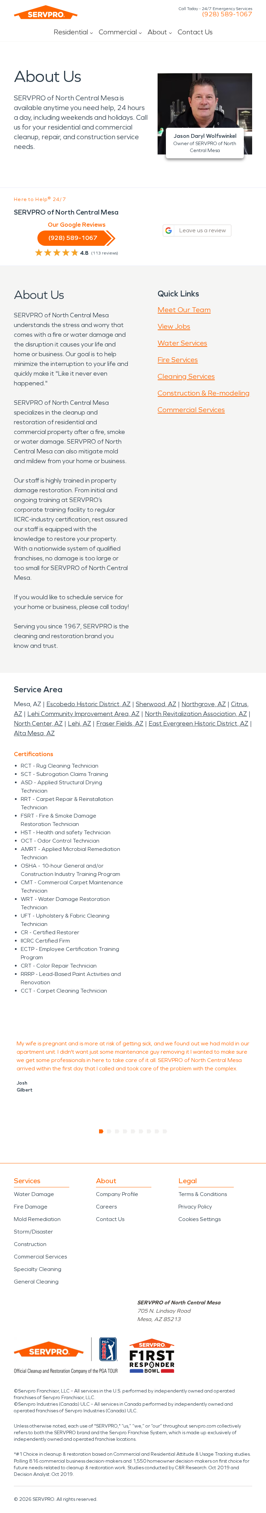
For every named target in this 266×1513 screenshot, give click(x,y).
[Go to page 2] (109, 1131)
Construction (30, 1244)
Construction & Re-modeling (204, 393)
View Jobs (174, 326)
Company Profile (117, 1194)
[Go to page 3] (117, 1131)
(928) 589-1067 (227, 14)
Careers (106, 1206)
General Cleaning (36, 1281)
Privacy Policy (195, 1206)
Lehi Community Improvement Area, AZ (83, 714)
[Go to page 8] (157, 1131)
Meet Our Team (184, 309)
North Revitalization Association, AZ (196, 714)
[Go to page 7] (149, 1131)
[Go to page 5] (133, 1131)
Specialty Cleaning (37, 1269)
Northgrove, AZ (203, 704)
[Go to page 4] (125, 1131)
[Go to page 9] (165, 1131)
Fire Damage (30, 1206)
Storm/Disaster (33, 1231)
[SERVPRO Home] (46, 12)
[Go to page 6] (141, 1131)
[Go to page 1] (101, 1131)
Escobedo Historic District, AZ (88, 704)
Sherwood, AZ (156, 704)
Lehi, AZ (79, 723)
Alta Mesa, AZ (34, 733)
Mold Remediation (37, 1219)
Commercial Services (191, 409)
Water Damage (34, 1194)
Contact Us (195, 32)
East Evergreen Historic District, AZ (198, 723)
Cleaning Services (186, 376)
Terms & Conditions (202, 1194)
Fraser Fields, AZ (119, 723)
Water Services (182, 343)
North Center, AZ (38, 723)
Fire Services (178, 359)
